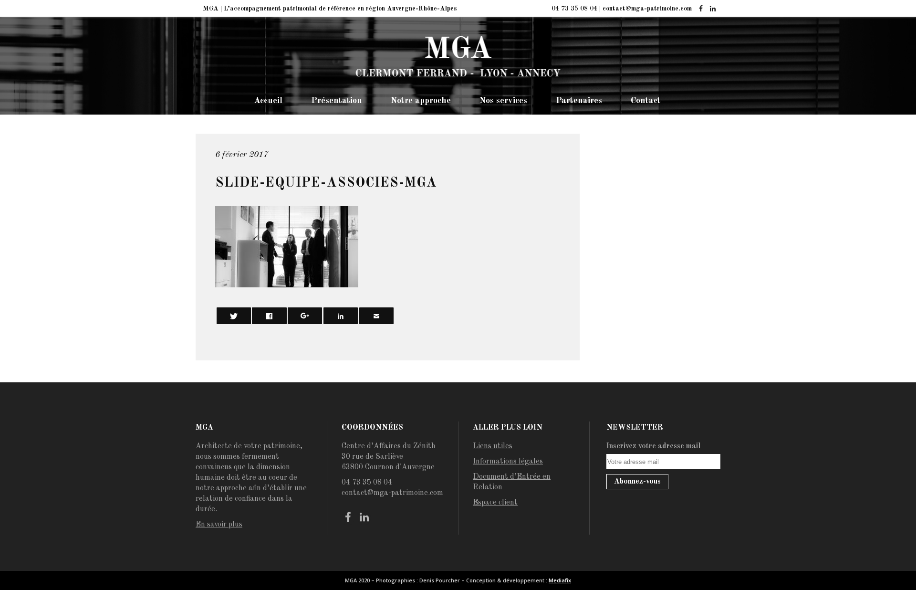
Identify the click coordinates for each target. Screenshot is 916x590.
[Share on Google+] (305, 315)
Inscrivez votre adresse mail (653, 446)
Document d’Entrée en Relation (512, 482)
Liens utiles (492, 446)
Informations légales (508, 461)
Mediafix (560, 580)
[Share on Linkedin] (340, 315)
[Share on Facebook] (269, 315)
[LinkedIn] (712, 9)
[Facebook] (701, 9)
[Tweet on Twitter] (234, 315)
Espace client (495, 502)
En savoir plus (219, 524)
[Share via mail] (376, 315)
